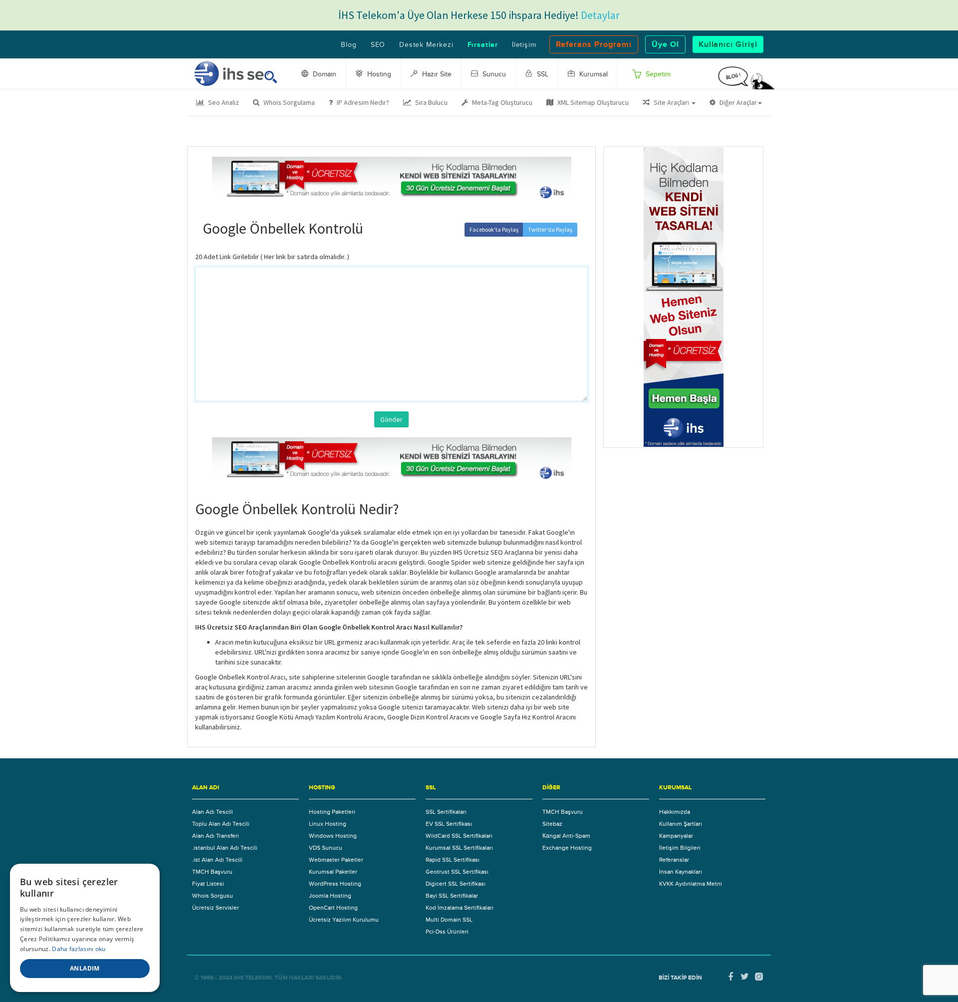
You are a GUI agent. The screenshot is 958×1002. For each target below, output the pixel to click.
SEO (378, 45)
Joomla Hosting (330, 895)
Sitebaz (552, 823)
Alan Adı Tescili (212, 811)
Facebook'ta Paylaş (494, 229)
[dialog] (85, 928)
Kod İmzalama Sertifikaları (459, 907)
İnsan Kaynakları (680, 871)
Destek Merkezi (426, 45)
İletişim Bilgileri (680, 847)
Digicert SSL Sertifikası (455, 883)
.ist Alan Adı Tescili (217, 859)
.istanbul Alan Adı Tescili (224, 847)
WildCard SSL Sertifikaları (459, 835)
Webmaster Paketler (336, 859)
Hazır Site (436, 74)
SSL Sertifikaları (446, 811)
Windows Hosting (333, 835)
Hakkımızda (674, 811)
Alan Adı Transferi (215, 835)
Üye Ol (665, 44)
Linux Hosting (327, 823)
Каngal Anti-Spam (566, 835)
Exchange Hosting (567, 847)
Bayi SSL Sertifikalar (452, 895)
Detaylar (600, 15)
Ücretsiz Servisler (215, 907)
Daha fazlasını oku (78, 949)
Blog (348, 45)
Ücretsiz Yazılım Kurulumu (344, 919)
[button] (669, 102)
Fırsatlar (483, 45)
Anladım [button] (85, 968)
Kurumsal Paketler (333, 871)
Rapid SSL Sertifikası (452, 859)
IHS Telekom (252, 978)
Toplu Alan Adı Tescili (220, 823)
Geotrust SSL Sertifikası (457, 871)
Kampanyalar (676, 835)
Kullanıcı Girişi (728, 44)
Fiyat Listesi (208, 883)
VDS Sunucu (325, 847)
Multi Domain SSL (449, 919)
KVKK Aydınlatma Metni (690, 883)
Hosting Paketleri (332, 811)
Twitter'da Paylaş (550, 229)
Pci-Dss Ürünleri (447, 931)
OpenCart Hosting (333, 907)
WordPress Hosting (335, 883)
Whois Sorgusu (212, 895)
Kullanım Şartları (680, 823)
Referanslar (674, 859)
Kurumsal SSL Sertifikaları (459, 847)
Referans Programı (594, 44)
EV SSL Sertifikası (449, 823)
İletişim (524, 45)
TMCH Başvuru (212, 871)
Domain (323, 74)
